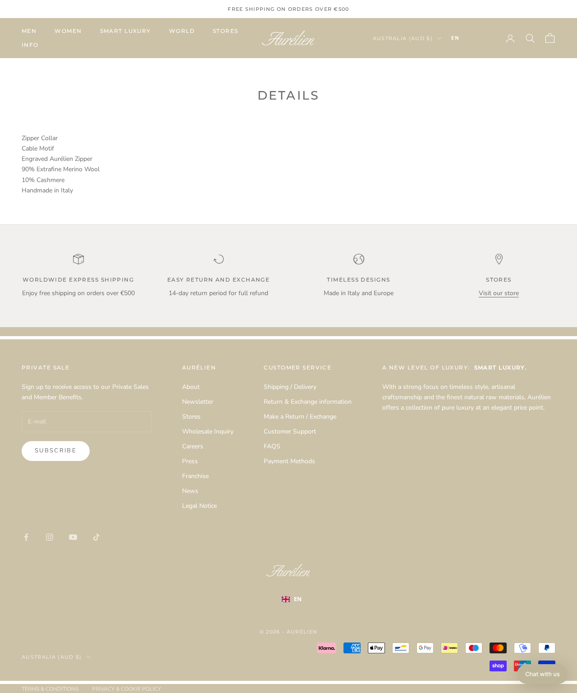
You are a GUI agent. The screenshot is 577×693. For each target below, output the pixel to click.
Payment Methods (289, 461)
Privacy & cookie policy (126, 689)
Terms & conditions (50, 689)
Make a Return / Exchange (300, 416)
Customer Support (290, 431)
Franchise (195, 476)
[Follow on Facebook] (26, 537)
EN (455, 38)
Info (30, 44)
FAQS (272, 446)
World (182, 30)
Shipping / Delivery (290, 387)
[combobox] (468, 38)
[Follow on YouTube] (73, 537)
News (190, 491)
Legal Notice (199, 506)
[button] (542, 674)
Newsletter (197, 401)
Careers (192, 446)
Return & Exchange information (308, 401)
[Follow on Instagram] (49, 537)
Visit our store (499, 293)
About (191, 387)
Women (68, 30)
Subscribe (56, 451)
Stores (225, 30)
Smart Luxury (125, 30)
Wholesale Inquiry (208, 431)
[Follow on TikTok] (96, 537)
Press (190, 461)
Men (29, 30)
